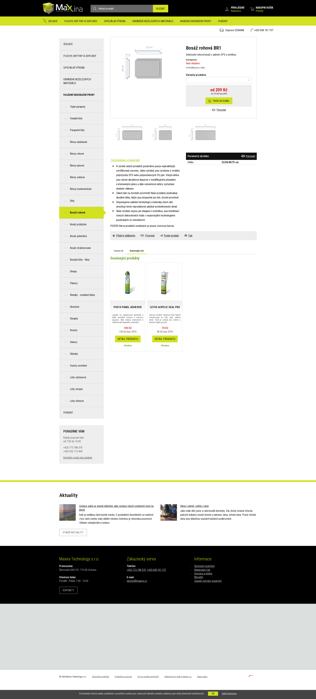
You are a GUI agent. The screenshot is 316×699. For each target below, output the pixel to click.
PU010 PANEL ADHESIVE (128, 307)
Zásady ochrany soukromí (208, 580)
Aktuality (198, 577)
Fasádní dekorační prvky (195, 21)
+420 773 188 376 (136, 569)
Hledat (160, 8)
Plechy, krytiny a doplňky (80, 21)
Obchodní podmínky (204, 566)
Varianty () (118, 251)
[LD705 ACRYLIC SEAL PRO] (165, 281)
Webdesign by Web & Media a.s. (178, 676)
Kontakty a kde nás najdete (77, 457)
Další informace (229, 693)
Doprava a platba (203, 573)
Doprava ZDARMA (234, 30)
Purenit (223, 21)
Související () (137, 251)
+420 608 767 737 (263, 30)
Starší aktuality (73, 532)
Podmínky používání (123, 676)
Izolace (52, 21)
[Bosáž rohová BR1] (148, 65)
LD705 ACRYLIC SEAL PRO (165, 307)
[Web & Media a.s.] (251, 676)
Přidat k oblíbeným (125, 235)
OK (213, 693)
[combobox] (219, 80)
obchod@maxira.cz (137, 580)
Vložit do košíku (221, 100)
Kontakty (68, 590)
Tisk (190, 235)
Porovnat (221, 109)
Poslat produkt (171, 235)
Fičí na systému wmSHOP (148, 676)
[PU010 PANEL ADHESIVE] (127, 281)
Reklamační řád (202, 569)
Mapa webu (202, 676)
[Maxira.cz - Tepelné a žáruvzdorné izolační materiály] (63, 15)
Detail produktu (128, 339)
